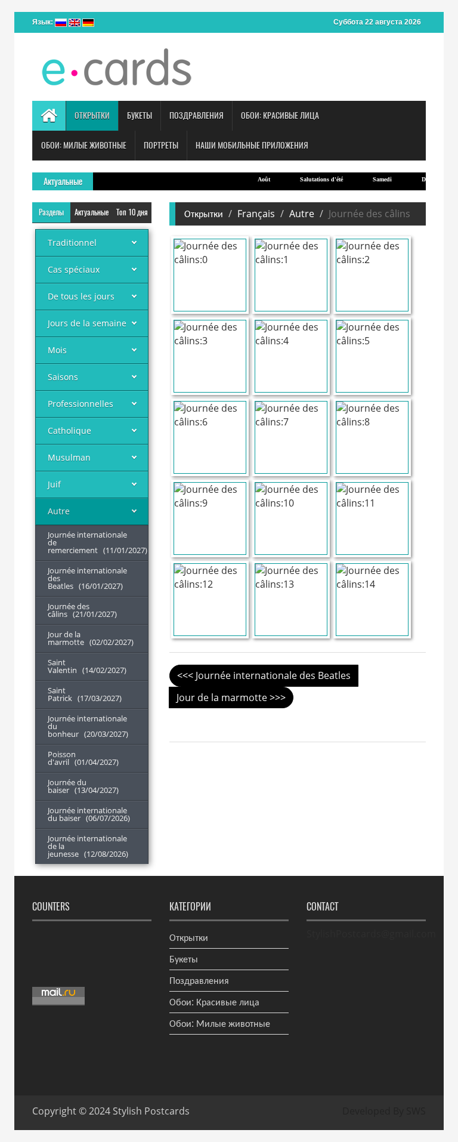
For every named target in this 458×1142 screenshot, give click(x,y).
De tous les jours (81, 296)
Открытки (203, 213)
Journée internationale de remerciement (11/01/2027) (97, 542)
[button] (92, 116)
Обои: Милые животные (219, 1023)
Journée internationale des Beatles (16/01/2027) (87, 578)
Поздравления (199, 980)
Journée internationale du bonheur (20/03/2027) (88, 726)
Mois (57, 350)
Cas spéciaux (74, 269)
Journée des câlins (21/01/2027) (82, 610)
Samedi (370, 179)
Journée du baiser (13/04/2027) (83, 786)
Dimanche (422, 179)
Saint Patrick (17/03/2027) (85, 694)
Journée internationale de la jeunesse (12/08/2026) (88, 846)
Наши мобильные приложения (252, 145)
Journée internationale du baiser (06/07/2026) (89, 814)
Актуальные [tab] (92, 212)
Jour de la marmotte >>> (231, 697)
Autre (59, 511)
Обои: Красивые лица (214, 1001)
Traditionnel (72, 242)
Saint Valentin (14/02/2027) (87, 666)
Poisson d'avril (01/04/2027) (83, 758)
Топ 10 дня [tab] (132, 212)
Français (256, 213)
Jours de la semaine (87, 323)
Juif (54, 484)
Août (252, 179)
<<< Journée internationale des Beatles (264, 675)
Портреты (161, 145)
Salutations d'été (309, 179)
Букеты (183, 958)
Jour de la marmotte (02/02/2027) (91, 638)
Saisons (63, 376)
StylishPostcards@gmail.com (371, 933)
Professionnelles (80, 403)
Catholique (69, 430)
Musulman (69, 457)
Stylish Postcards (151, 1111)
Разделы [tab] (51, 212)
